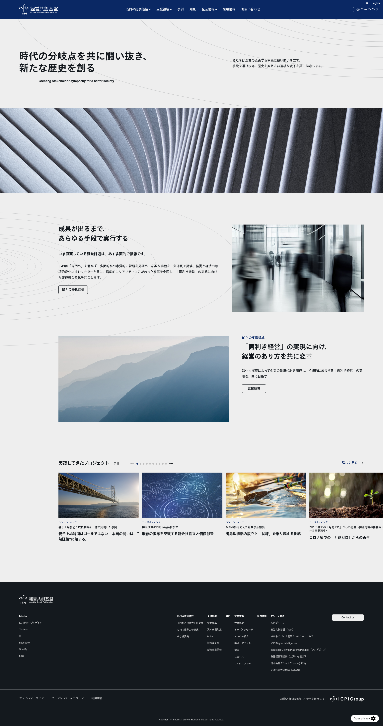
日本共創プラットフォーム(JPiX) (288, 663)
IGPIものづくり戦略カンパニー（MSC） (292, 636)
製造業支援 (213, 643)
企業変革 (212, 623)
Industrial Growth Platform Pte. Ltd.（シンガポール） (299, 649)
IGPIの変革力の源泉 (187, 629)
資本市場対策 (214, 629)
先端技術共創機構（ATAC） (286, 670)
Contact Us (348, 617)
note (21, 655)
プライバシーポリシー (33, 698)
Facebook (24, 642)
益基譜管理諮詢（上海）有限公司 (289, 656)
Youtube (23, 629)
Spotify (23, 649)
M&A (210, 636)
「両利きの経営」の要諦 (190, 623)
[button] (132, 463)
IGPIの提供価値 (73, 289)
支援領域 (254, 388)
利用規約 (97, 698)
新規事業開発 (214, 649)
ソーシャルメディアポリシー (69, 698)
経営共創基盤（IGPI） (283, 629)
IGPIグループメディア (367, 9)
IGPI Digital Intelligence (284, 643)
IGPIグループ (278, 623)
